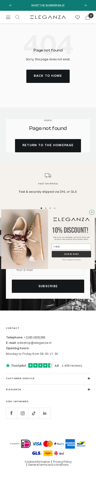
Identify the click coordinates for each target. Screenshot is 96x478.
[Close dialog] (92, 212)
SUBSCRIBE (71, 254)
